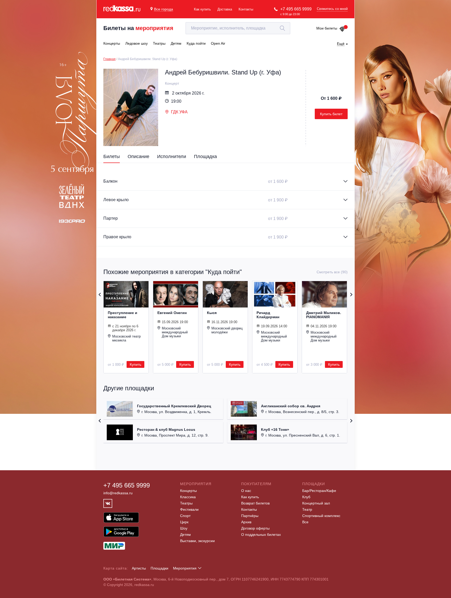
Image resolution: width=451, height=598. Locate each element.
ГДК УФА (179, 112)
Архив (246, 522)
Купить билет (331, 114)
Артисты (139, 568)
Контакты (246, 9)
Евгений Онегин (172, 313)
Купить (135, 364)
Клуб (306, 497)
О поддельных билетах (261, 534)
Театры (186, 503)
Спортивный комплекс (321, 516)
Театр (307, 509)
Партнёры (249, 516)
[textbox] (238, 28)
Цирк (184, 522)
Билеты (111, 156)
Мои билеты (326, 28)
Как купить (202, 9)
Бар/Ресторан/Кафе (319, 491)
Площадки (159, 568)
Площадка (205, 156)
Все (305, 522)
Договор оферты (255, 528)
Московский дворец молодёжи (226, 330)
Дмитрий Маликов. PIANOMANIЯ (323, 315)
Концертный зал (316, 503)
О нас (246, 491)
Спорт (185, 516)
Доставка (224, 9)
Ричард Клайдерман (268, 315)
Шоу (183, 528)
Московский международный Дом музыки (175, 332)
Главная (109, 59)
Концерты (188, 491)
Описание (138, 156)
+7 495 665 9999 (296, 9)
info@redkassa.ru (118, 493)
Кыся (212, 313)
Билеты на (138, 28)
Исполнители (171, 156)
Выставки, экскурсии (197, 541)
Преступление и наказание (122, 315)
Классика (188, 497)
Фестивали (189, 509)
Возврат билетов (255, 503)
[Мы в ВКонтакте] (107, 503)
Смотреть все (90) (332, 272)
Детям (185, 534)
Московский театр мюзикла (126, 338)
